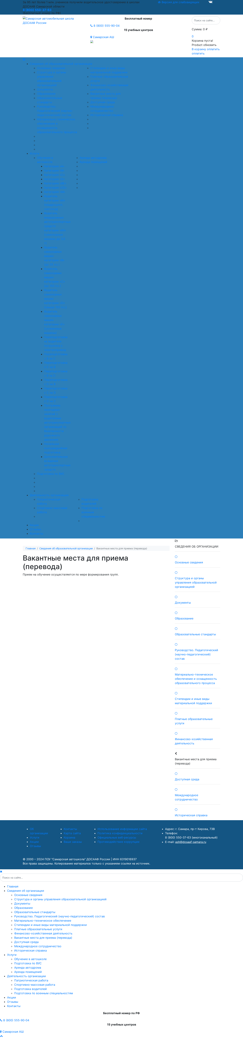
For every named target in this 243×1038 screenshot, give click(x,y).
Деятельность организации (49, 495)
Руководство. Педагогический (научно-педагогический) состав (55, 111)
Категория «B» (54, 170)
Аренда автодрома (93, 157)
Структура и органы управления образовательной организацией (60, 899)
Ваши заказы (73, 841)
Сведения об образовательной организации (61, 63)
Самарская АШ (103, 37)
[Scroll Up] (1, 1036)
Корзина (69, 837)
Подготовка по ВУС (50, 473)
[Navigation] (121, 59)
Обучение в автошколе (30, 959)
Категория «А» (54, 166)
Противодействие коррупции (118, 841)
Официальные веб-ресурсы (116, 837)
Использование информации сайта (122, 829)
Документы (45, 89)
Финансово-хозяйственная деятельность (43, 933)
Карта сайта (72, 833)
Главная (12, 886)
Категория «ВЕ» (55, 183)
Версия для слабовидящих (180, 2)
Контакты (36, 533)
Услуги (34, 153)
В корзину (199, 49)
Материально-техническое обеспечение (42, 920)
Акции (34, 525)
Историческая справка (106, 115)
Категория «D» (54, 179)
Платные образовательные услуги (38, 929)
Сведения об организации (25, 890)
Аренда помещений (93, 162)
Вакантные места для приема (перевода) (43, 937)
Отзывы (35, 529)
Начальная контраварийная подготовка (55, 448)
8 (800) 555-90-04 (106, 25)
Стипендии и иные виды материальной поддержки (50, 925)
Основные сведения (51, 68)
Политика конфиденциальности (119, 833)
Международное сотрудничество (37, 946)
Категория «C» (54, 175)
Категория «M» (54, 192)
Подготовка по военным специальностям (93, 512)
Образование (46, 93)
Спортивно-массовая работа (34, 984)
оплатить (198, 53)
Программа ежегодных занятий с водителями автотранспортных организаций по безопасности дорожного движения (57, 422)
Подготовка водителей (30, 989)
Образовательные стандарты (34, 912)
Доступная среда (102, 102)
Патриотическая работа (31, 980)
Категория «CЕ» (55, 187)
